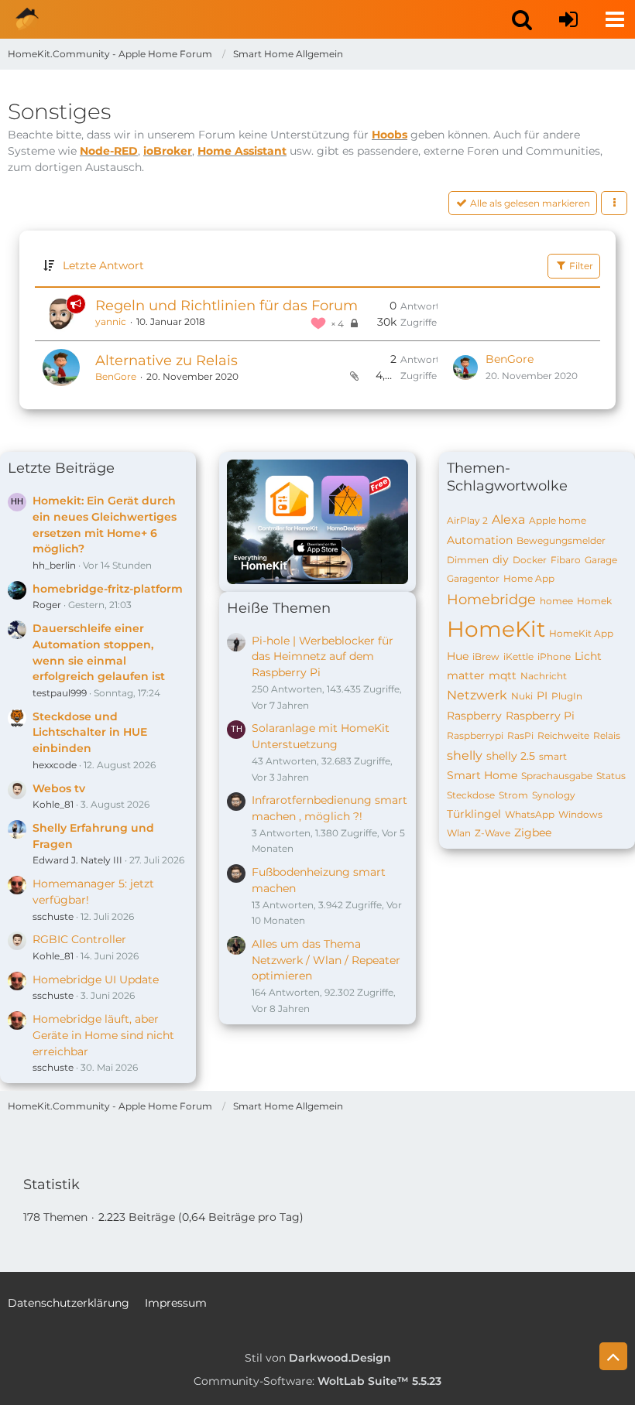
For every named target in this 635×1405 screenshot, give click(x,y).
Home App (528, 578)
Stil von (318, 1358)
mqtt (503, 675)
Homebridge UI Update (96, 979)
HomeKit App (581, 633)
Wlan (459, 833)
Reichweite (563, 735)
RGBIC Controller (79, 939)
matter (466, 675)
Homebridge (491, 599)
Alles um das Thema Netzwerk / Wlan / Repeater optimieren (326, 960)
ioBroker (167, 151)
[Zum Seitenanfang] (613, 1356)
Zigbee (532, 832)
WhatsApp (529, 814)
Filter (580, 266)
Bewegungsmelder (561, 540)
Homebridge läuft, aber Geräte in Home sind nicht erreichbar (103, 1035)
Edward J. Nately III (77, 860)
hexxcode (55, 765)
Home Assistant (242, 151)
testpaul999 (60, 693)
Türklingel (474, 814)
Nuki (522, 696)
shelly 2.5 (510, 756)
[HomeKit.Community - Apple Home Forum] (27, 19)
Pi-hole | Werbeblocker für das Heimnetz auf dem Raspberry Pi (322, 656)
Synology (553, 795)
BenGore (115, 376)
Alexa (508, 519)
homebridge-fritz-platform (108, 589)
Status (611, 775)
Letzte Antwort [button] (103, 265)
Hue (458, 656)
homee (556, 601)
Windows (580, 814)
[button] (521, 19)
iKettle (518, 656)
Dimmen (468, 560)
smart (553, 756)
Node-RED (109, 151)
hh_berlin (54, 565)
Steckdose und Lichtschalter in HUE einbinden (90, 732)
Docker (530, 560)
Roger (47, 604)
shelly (464, 755)
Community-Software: (317, 1381)
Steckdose (471, 795)
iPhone (554, 656)
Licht (588, 656)
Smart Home (482, 775)
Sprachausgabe (556, 775)
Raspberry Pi (540, 716)
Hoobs (389, 135)
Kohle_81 (53, 804)
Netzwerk (477, 695)
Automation (480, 540)
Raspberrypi (475, 735)
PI (542, 695)
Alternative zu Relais (166, 360)
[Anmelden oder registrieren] (568, 19)
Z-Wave (492, 833)
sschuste (53, 916)
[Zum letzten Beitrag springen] (465, 367)
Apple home (557, 520)
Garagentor (473, 578)
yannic (110, 321)
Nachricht (543, 676)
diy (501, 559)
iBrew (485, 656)
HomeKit (496, 629)
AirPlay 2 (467, 520)
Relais (606, 735)
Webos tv (59, 788)
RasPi (520, 735)
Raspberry (474, 716)
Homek (594, 601)
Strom (513, 795)
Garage (601, 560)
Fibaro (566, 560)
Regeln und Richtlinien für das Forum (226, 305)
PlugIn (566, 696)
